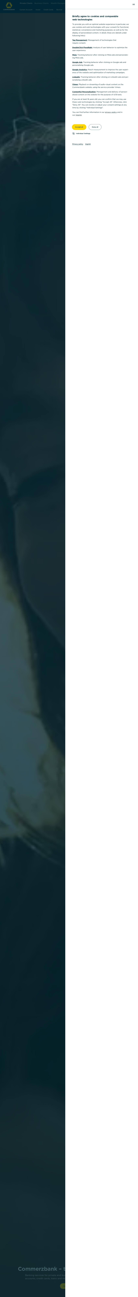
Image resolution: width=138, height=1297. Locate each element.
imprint (79, 115)
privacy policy (111, 112)
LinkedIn (76, 77)
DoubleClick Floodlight (82, 47)
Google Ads (77, 62)
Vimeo (75, 84)
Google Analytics (79, 70)
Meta (74, 55)
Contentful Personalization (84, 92)
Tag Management (79, 40)
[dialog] (69, 648)
